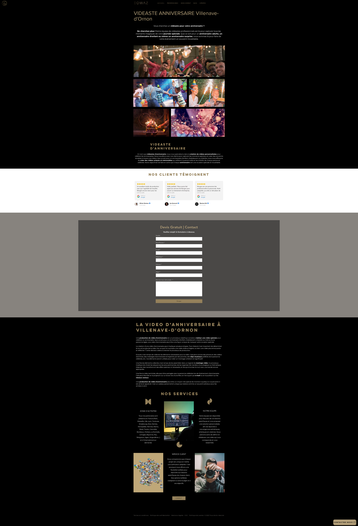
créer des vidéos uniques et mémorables (156, 160)
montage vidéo (202, 363)
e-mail (197, 375)
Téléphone (159, 256)
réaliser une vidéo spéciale (206, 338)
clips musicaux (196, 357)
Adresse (158, 264)
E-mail (157, 249)
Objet (157, 272)
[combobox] (179, 268)
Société (158, 235)
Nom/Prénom (160, 242)
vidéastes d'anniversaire (156, 154)
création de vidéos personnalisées (203, 154)
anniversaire (185, 162)
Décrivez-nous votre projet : (164, 279)
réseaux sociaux (142, 378)
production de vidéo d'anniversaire (153, 338)
